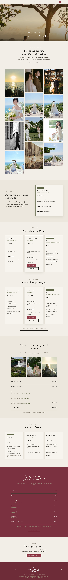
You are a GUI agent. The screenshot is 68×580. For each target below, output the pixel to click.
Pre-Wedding (8, 1)
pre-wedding (13, 569)
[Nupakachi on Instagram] (61, 569)
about (58, 569)
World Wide (41, 1)
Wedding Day (16, 1)
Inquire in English (34, 530)
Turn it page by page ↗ (41, 325)
